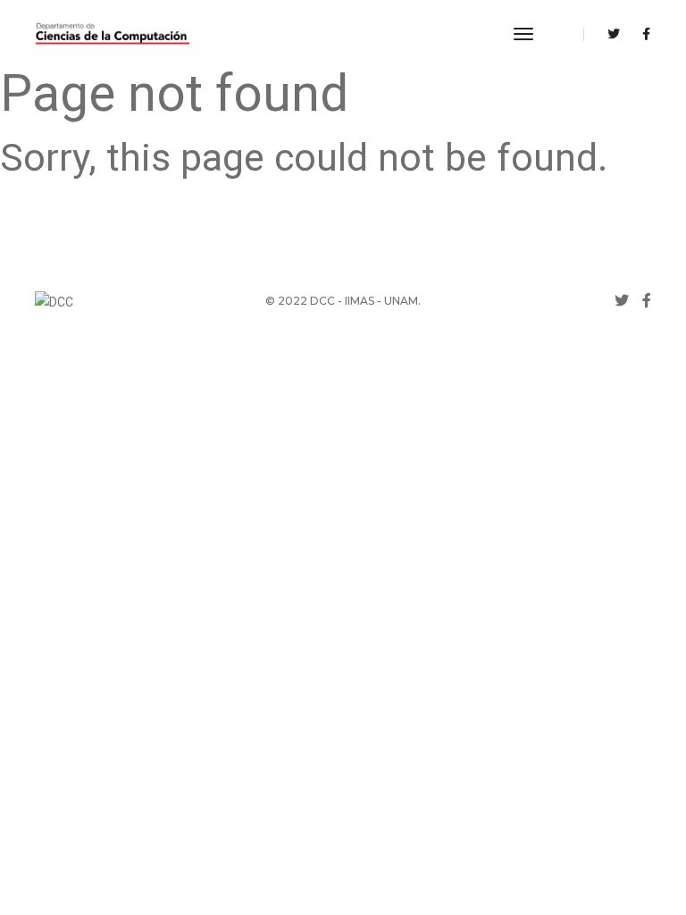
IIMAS (359, 300)
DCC (322, 300)
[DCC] (112, 34)
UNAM (401, 300)
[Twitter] (614, 34)
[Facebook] (641, 34)
